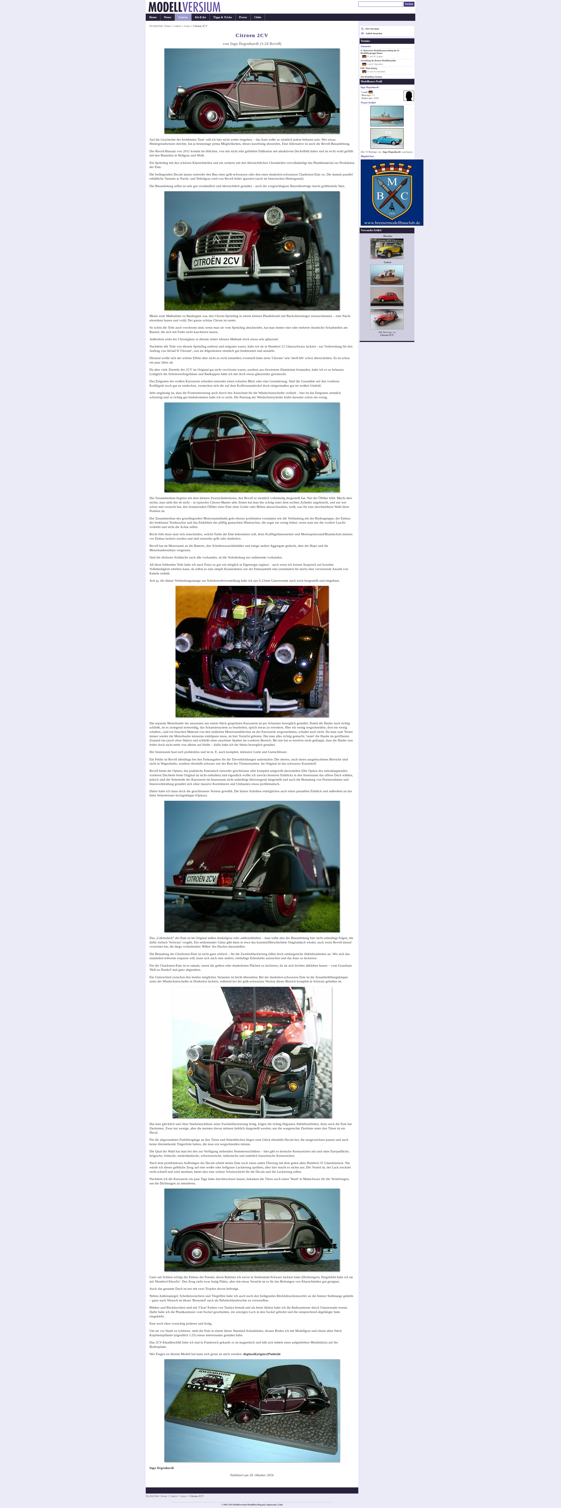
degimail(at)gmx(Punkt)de (262, 1354)
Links (280, 1505)
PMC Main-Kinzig (368, 68)
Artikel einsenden (374, 33)
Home (153, 17)
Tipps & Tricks (222, 17)
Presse (243, 17)
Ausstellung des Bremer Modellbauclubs (378, 61)
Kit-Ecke (200, 17)
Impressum (271, 1505)
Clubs (257, 17)
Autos (187, 26)
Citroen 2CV (387, 335)
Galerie (183, 17)
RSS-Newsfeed (372, 29)
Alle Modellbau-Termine (371, 77)
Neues (167, 17)
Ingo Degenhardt (392, 152)
